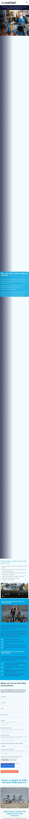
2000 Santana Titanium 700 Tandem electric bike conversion (14, 813)
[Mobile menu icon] (27, 2)
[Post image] (14, 797)
